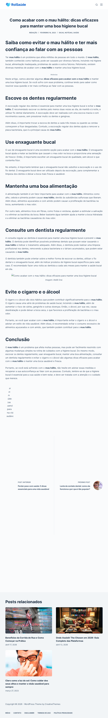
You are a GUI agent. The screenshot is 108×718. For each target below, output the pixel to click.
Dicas (61, 33)
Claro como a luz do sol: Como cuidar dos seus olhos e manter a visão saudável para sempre (27, 683)
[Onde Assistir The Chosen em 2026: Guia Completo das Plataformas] (79, 620)
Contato (17, 713)
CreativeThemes (52, 704)
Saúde (76, 33)
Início (7, 713)
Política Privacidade (63, 713)
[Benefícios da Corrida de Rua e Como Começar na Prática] (28, 620)
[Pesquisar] (97, 5)
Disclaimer (29, 713)
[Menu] (101, 4)
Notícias (68, 33)
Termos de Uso (44, 713)
